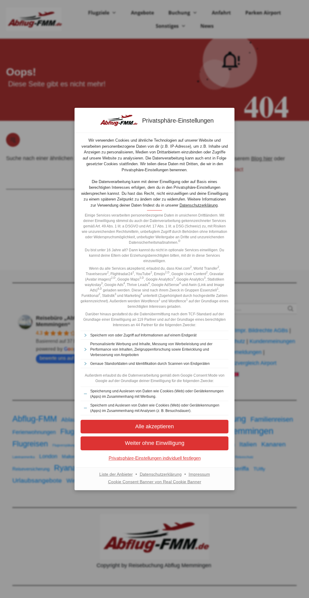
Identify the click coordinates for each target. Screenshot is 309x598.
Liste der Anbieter (116, 474)
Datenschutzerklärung (199, 205)
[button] (154, 443)
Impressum (199, 474)
